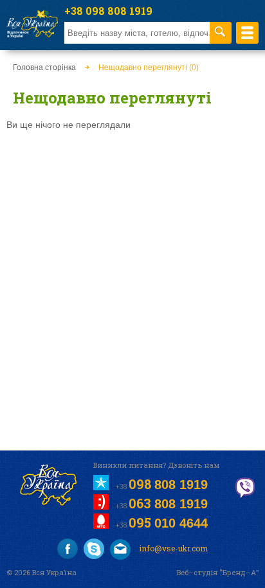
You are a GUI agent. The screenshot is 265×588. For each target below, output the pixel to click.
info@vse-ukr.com (172, 548)
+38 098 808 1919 (108, 10)
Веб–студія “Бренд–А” (218, 572)
